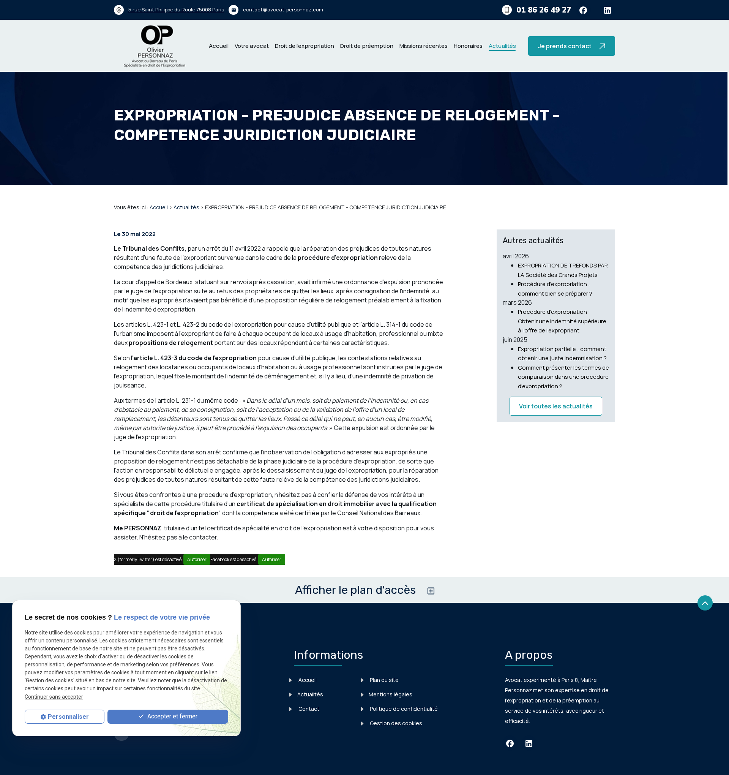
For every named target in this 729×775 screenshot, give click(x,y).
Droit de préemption (366, 46)
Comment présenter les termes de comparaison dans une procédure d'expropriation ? (563, 377)
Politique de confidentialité (403, 708)
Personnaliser (68, 716)
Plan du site (384, 679)
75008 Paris (176, 9)
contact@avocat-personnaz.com (283, 9)
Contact (308, 708)
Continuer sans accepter (54, 697)
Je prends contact (567, 46)
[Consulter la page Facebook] (583, 9)
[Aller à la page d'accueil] (152, 46)
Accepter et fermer (171, 716)
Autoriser (197, 559)
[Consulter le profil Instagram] (607, 9)
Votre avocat (252, 46)
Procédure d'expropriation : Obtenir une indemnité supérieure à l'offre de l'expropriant (562, 321)
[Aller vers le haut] (705, 603)
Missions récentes (423, 46)
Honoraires (468, 46)
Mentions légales (390, 694)
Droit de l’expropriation (304, 46)
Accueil (219, 46)
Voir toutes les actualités (556, 406)
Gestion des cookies (395, 723)
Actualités (502, 46)
